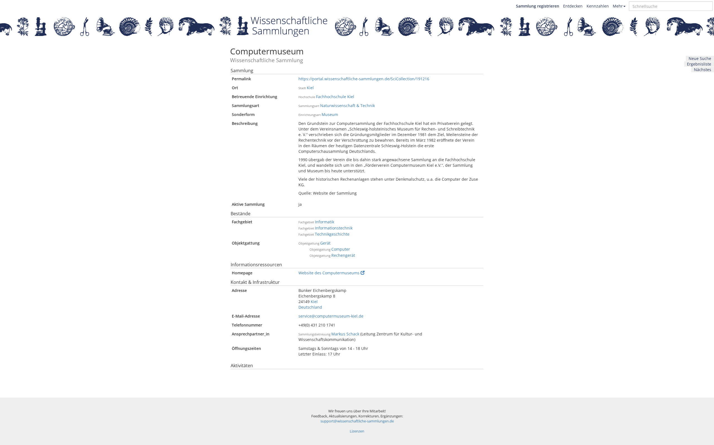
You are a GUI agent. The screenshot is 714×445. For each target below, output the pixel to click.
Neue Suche (700, 58)
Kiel (310, 87)
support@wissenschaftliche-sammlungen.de (357, 421)
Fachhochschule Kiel (335, 96)
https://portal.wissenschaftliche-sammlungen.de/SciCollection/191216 (363, 78)
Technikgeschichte (332, 234)
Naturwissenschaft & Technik (347, 105)
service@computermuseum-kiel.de (330, 316)
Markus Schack (345, 334)
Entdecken (573, 6)
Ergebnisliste (699, 64)
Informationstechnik (334, 228)
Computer (340, 249)
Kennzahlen (598, 6)
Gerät (325, 243)
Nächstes (702, 69)
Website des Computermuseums (329, 272)
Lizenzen (357, 431)
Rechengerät (343, 255)
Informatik (324, 221)
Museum (330, 114)
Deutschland (310, 307)
